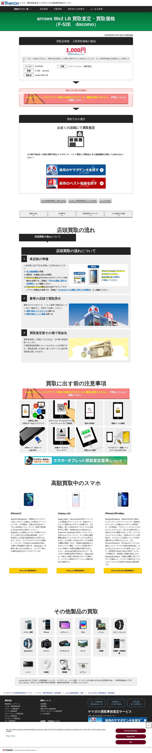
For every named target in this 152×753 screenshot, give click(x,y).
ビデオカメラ (64, 651)
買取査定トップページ (12, 704)
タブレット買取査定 (12, 709)
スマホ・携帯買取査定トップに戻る (82, 201)
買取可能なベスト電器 (35, 314)
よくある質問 (96, 9)
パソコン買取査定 (11, 711)
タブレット (64, 632)
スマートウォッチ (119, 632)
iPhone (46, 632)
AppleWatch (28, 651)
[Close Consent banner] (148, 725)
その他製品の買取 (118, 213)
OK (130, 742)
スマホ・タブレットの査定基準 (51, 711)
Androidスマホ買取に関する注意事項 (75, 290)
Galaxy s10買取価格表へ (75, 570)
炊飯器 (46, 672)
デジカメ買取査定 (11, 716)
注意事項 (62, 213)
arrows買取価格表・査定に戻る (53, 201)
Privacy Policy (10, 736)
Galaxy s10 (64, 513)
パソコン (101, 632)
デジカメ (46, 651)
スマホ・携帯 (28, 632)
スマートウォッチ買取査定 (14, 714)
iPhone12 (16, 513)
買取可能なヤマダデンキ (36, 311)
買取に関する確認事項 (48, 709)
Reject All (131, 736)
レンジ (28, 672)
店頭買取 (44, 9)
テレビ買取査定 (10, 721)
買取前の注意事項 (76, 9)
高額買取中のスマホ (90, 213)
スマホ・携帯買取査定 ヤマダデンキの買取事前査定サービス (45, 3)
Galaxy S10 (62, 519)
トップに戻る (105, 201)
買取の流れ (33, 213)
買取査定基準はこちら (76, 54)
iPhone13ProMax (114, 513)
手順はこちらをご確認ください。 (76, 98)
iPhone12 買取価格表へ (28, 570)
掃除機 (64, 672)
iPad (83, 632)
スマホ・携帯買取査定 (12, 706)
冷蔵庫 (101, 651)
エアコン (83, 672)
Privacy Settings (130, 731)
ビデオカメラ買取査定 (12, 718)
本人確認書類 (32, 272)
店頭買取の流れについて (47, 236)
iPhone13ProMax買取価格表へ (123, 570)
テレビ (83, 651)
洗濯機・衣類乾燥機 (119, 652)
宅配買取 (58, 9)
